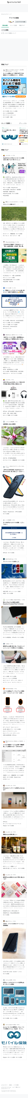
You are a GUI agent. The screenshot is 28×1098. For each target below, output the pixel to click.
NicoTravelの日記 (9, 688)
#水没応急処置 (19, 320)
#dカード (20, 680)
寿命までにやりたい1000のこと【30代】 (14, 741)
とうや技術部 (8, 520)
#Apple (5, 511)
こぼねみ (7, 643)
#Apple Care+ (17, 777)
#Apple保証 (6, 195)
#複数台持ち (12, 191)
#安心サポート (6, 373)
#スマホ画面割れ (7, 637)
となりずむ (8, 155)
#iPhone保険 (6, 189)
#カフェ (15, 868)
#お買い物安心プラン (8, 729)
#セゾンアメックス (7, 733)
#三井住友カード (7, 275)
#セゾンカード (6, 680)
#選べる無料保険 (16, 275)
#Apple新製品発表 (14, 913)
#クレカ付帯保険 (15, 322)
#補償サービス (6, 775)
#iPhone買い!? (15, 911)
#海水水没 (12, 320)
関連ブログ (22, 25)
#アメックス (14, 680)
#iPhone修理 (18, 511)
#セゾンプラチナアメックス (10, 731)
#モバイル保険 (13, 111)
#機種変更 (12, 233)
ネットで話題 (13, 25)
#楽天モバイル (6, 367)
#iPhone (5, 411)
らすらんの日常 (9, 980)
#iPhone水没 (6, 326)
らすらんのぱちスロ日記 (11, 1024)
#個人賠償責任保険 (7, 279)
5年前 (14, 785)
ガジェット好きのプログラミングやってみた (15, 466)
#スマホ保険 (6, 111)
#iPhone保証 (11, 411)
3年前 (15, 559)
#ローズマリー (13, 235)
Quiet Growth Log (9, 559)
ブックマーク (5, 128)
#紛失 (4, 777)
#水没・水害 (6, 413)
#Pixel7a (14, 637)
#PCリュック (6, 866)
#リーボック (6, 235)
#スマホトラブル (7, 328)
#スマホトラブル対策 (16, 373)
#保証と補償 (13, 413)
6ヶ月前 (14, 287)
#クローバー (6, 233)
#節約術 (11, 281)
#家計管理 (5, 591)
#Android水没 (13, 326)
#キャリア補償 (6, 324)
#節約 (4, 593)
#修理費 (19, 189)
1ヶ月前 (15, 71)
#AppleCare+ (14, 187)
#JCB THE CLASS (7, 971)
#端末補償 (5, 191)
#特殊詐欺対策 (13, 371)
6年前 (14, 980)
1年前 (12, 379)
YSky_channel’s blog (10, 242)
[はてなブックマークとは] (11, 123)
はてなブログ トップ (7, 14)
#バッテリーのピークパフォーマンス (12, 823)
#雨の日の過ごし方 (7, 868)
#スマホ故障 (14, 324)
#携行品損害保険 (7, 735)
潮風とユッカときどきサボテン (12, 201)
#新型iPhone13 (7, 911)
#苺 (19, 235)
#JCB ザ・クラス (17, 971)
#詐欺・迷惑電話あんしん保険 (10, 369)
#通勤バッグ (13, 866)
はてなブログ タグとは (6, 1087)
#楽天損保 (20, 371)
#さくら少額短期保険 (8, 113)
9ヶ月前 (20, 334)
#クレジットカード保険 (9, 277)
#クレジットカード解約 (15, 591)
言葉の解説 (5, 25)
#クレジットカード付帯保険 (10, 678)
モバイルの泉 (8, 287)
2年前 (7, 467)
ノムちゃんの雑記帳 (10, 421)
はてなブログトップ (5, 1088)
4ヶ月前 (13, 155)
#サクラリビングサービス (9, 115)
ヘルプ (13, 1087)
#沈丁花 (5, 458)
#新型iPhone (6, 913)
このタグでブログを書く (20, 21)
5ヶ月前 (17, 242)
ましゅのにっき (9, 785)
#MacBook (13, 189)
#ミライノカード (7, 682)
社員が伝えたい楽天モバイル (12, 334)
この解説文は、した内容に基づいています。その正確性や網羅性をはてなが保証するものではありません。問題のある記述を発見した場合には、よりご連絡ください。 (8, 33)
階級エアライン (9, 921)
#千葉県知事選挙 (12, 458)
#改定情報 (5, 281)
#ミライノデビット (17, 682)
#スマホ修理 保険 (7, 117)
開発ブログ (18, 1087)
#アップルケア (6, 727)
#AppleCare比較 (7, 193)
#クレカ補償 (6, 676)
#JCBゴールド (6, 779)
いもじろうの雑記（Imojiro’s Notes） (13, 599)
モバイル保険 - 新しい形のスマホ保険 (9, 130)
